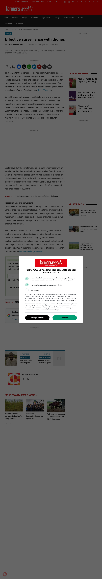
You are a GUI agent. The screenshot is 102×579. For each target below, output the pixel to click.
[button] (51, 290)
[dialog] (51, 289)
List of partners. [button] (70, 300)
